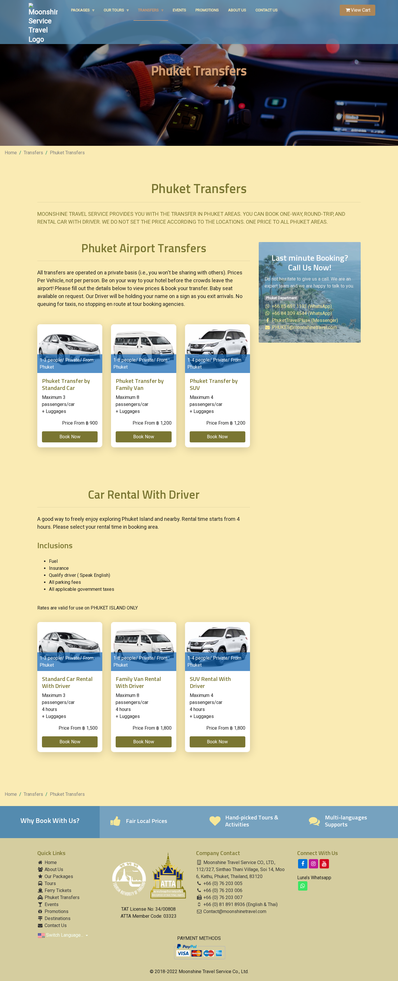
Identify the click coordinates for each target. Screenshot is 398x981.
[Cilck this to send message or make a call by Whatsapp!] (302, 886)
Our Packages (58, 876)
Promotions (207, 10)
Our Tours (116, 10)
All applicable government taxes (81, 589)
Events (179, 10)
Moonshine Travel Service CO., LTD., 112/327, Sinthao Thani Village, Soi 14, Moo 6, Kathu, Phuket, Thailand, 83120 (240, 869)
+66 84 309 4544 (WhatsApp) (301, 313)
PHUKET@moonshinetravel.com (304, 327)
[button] (70, 436)
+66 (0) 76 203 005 (222, 883)
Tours (49, 883)
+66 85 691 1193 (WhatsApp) (301, 306)
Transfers (150, 10)
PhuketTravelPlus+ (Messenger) (304, 320)
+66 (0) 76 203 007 (222, 897)
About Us (237, 10)
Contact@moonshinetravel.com (234, 911)
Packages (82, 10)
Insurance (59, 568)
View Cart (360, 10)
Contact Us (267, 10)
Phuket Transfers (67, 152)
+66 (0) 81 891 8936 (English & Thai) (240, 904)
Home (11, 152)
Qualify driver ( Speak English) (79, 575)
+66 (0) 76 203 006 (222, 890)
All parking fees (65, 582)
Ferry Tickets (57, 890)
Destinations (57, 918)
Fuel (53, 561)
